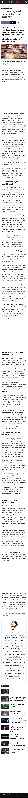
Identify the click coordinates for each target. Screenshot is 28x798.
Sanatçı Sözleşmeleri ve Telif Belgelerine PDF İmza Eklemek (17, 750)
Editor (6, 20)
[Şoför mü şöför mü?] (5, 691)
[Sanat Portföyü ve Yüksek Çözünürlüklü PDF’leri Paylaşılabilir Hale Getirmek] (5, 743)
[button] (2, 2)
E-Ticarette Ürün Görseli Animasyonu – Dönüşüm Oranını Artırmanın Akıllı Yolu (18, 736)
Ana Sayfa (3, 6)
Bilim (6, 8)
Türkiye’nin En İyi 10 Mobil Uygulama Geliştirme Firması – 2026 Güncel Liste (18, 720)
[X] (20, 679)
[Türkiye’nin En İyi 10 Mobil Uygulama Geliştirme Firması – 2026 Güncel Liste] (5, 720)
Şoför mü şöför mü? (15, 690)
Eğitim (8, 6)
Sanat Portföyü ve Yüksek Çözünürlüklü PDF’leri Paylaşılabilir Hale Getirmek (17, 743)
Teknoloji (10, 8)
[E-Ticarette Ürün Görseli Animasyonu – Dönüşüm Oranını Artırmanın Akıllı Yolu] (5, 736)
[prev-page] (2, 756)
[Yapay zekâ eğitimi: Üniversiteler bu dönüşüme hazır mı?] (5, 713)
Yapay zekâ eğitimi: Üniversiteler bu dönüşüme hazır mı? (17, 713)
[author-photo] (14, 627)
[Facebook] (4, 679)
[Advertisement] (14, 98)
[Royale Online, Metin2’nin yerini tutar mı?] (5, 706)
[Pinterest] (14, 679)
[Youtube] (23, 679)
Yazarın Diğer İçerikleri (15, 686)
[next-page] (5, 756)
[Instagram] (7, 679)
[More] (18, 22)
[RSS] (17, 679)
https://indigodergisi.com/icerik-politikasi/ (14, 632)
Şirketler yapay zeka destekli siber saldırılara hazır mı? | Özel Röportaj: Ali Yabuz (18, 698)
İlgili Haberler (5, 686)
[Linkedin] (11, 679)
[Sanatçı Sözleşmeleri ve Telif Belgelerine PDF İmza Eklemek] (5, 751)
